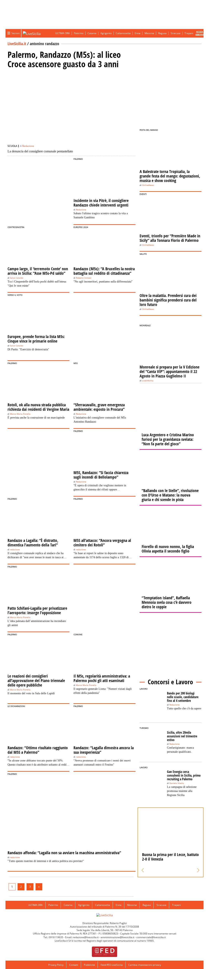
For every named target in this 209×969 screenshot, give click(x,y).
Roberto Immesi (83, 278)
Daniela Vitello (176, 783)
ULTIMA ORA (62, 33)
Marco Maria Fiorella (20, 414)
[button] (143, 870)
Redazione (28, 146)
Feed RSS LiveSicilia (112, 965)
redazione (15, 549)
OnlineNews (148, 185)
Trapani (189, 33)
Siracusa (175, 33)
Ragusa (162, 33)
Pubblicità (89, 965)
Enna (137, 33)
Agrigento (106, 33)
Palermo (78, 33)
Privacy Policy (55, 965)
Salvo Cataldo (16, 278)
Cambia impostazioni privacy (144, 965)
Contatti (73, 965)
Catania (92, 33)
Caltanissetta (123, 33)
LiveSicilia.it (17, 43)
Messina (149, 33)
